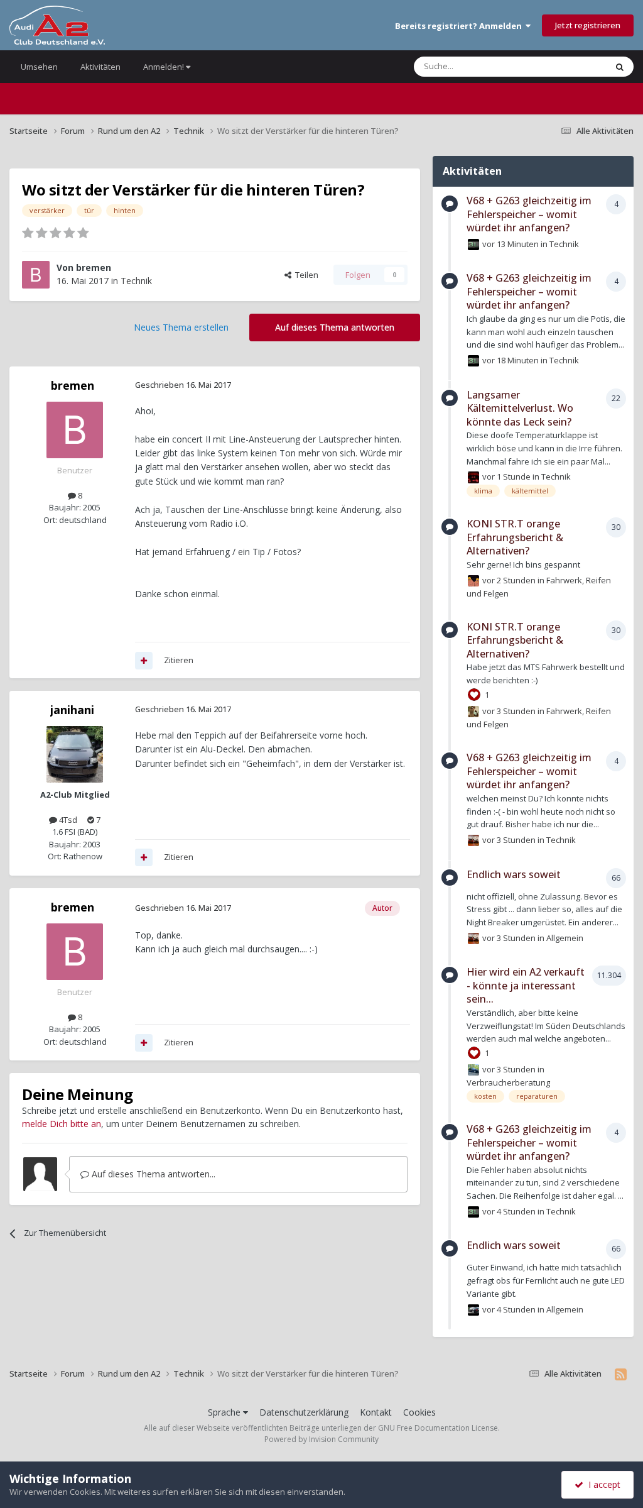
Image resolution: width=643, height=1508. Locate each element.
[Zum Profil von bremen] (36, 275)
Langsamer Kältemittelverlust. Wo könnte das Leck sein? (520, 408)
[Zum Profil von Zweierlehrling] (473, 1070)
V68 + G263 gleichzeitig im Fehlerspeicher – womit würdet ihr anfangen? (529, 214)
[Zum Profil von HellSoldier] (473, 580)
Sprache (225, 1412)
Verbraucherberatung (508, 1082)
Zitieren (178, 660)
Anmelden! (164, 66)
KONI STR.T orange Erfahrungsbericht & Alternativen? (515, 537)
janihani (72, 709)
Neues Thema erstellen (181, 327)
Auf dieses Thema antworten (334, 327)
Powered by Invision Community (321, 1439)
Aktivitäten (100, 66)
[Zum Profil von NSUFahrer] (473, 1310)
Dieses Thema (564, 66)
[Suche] (620, 67)
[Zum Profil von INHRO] (473, 840)
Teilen (304, 274)
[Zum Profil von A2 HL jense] (473, 244)
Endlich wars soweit (514, 874)
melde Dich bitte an (61, 1124)
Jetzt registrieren (587, 25)
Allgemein (564, 938)
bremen (93, 267)
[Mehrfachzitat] (144, 660)
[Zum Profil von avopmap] (473, 477)
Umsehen (39, 66)
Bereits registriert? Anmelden (460, 25)
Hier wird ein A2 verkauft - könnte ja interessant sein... (526, 985)
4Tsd (67, 819)
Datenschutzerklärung (304, 1412)
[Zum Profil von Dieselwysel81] (473, 711)
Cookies (419, 1412)
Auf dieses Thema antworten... (152, 1174)
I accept (601, 1484)
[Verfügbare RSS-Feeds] (621, 1374)
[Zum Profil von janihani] (74, 754)
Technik (136, 281)
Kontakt (376, 1412)
